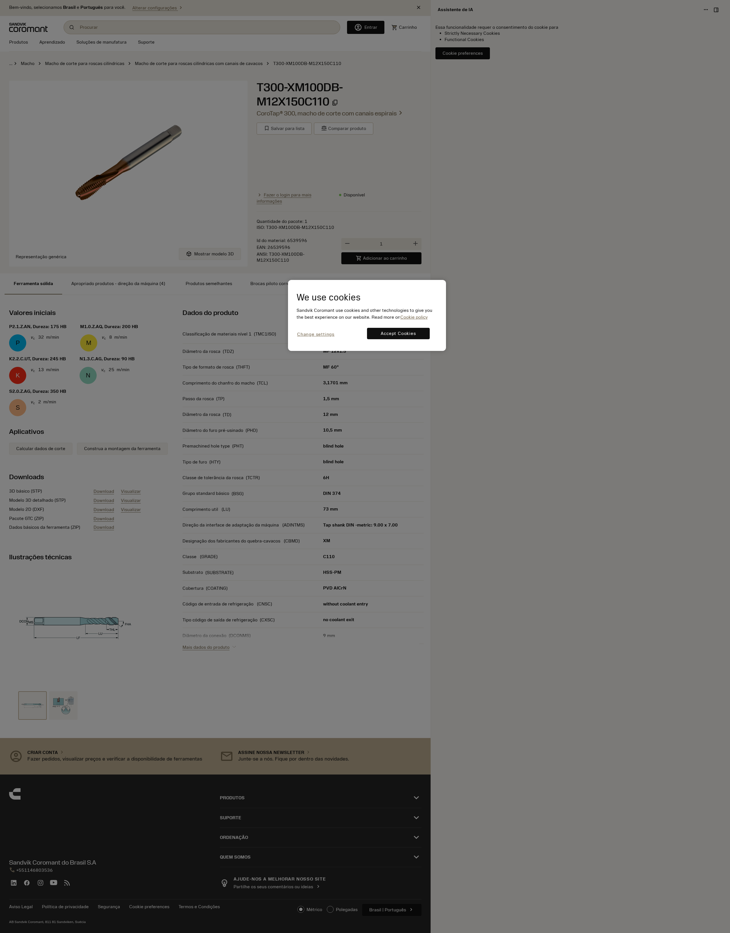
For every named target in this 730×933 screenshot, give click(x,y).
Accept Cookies (398, 333)
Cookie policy (414, 317)
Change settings (315, 334)
